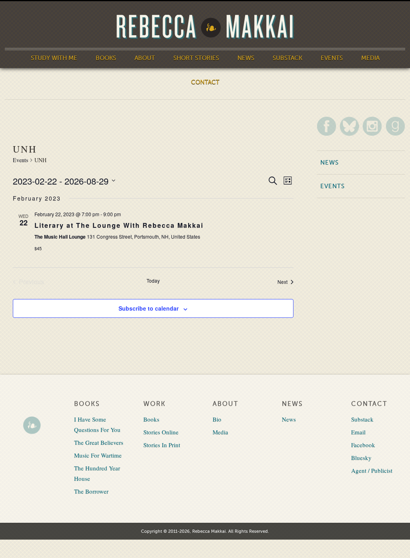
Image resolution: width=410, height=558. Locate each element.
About (145, 58)
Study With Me (54, 58)
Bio (217, 419)
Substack (287, 58)
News (245, 58)
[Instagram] (372, 126)
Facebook (363, 445)
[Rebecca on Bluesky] (349, 126)
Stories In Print (161, 445)
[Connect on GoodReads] (395, 126)
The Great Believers (98, 442)
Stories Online (161, 432)
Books (106, 58)
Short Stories (196, 58)
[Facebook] (326, 126)
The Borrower (91, 491)
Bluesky (361, 458)
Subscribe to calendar (149, 308)
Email (358, 432)
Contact (205, 82)
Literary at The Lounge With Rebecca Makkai (118, 225)
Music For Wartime (98, 455)
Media (370, 58)
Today (153, 280)
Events (332, 58)
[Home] (205, 27)
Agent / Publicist (371, 470)
